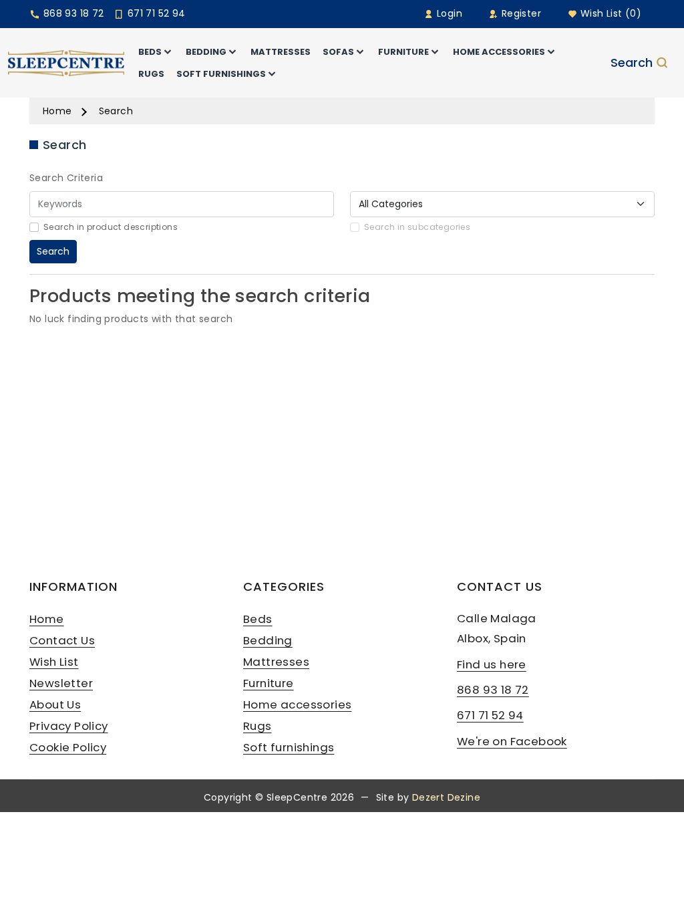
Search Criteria (66, 177)
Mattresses (276, 662)
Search (632, 63)
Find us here (491, 664)
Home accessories (297, 704)
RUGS (151, 74)
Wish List (54, 662)
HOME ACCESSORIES (499, 51)
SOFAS (338, 51)
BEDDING (206, 51)
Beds (258, 619)
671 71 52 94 (154, 13)
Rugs (257, 726)
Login (448, 13)
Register (519, 13)
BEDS (150, 51)
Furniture (268, 683)
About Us (55, 704)
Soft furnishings (288, 747)
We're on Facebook (512, 741)
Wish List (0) (609, 13)
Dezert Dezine (446, 797)
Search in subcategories (417, 227)
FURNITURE (403, 51)
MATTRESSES (280, 51)
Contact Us (62, 640)
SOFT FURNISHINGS (221, 74)
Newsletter (61, 683)
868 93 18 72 (72, 13)
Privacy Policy (68, 726)
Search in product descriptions (110, 227)
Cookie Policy (67, 747)
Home (57, 111)
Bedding (268, 640)
